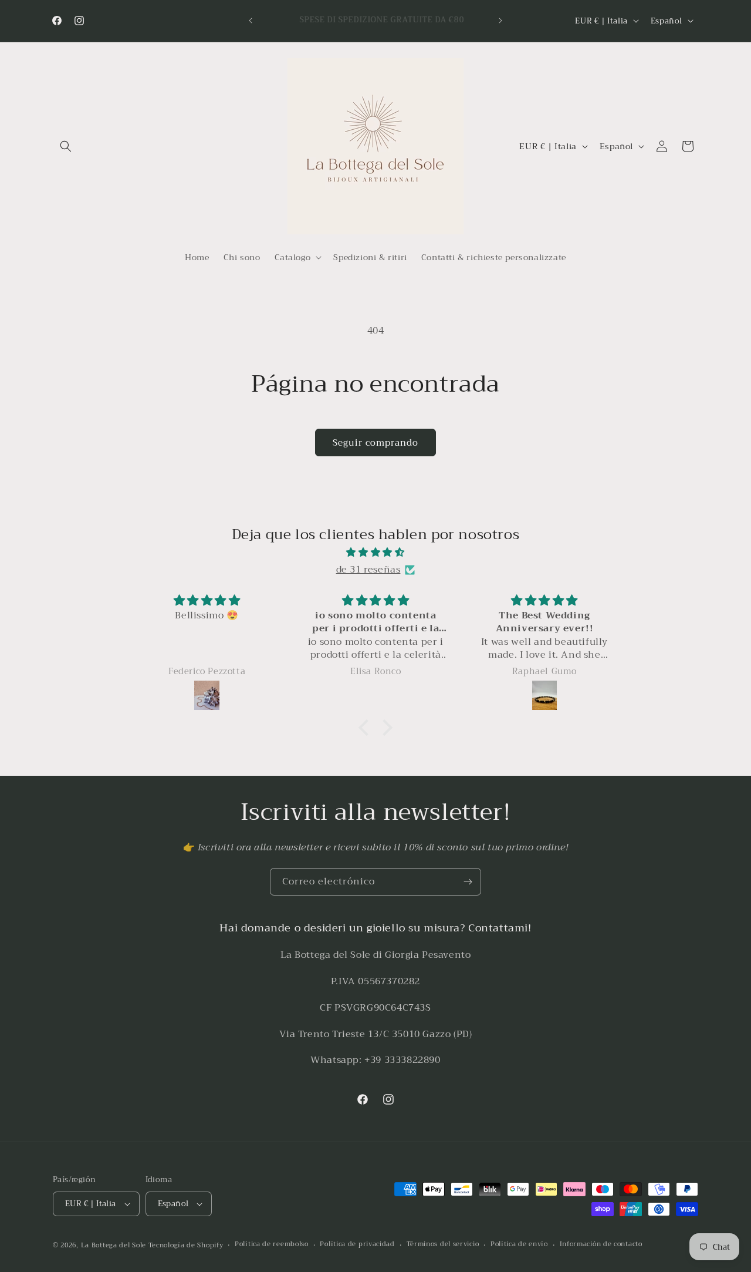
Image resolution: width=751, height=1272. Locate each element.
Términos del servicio (443, 1244)
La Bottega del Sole (114, 1245)
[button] (66, 146)
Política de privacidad (357, 1244)
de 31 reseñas (368, 569)
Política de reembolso (272, 1244)
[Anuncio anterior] (250, 20)
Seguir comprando (375, 442)
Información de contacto (601, 1244)
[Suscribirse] (468, 882)
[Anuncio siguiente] (500, 20)
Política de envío (519, 1244)
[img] (375, 552)
